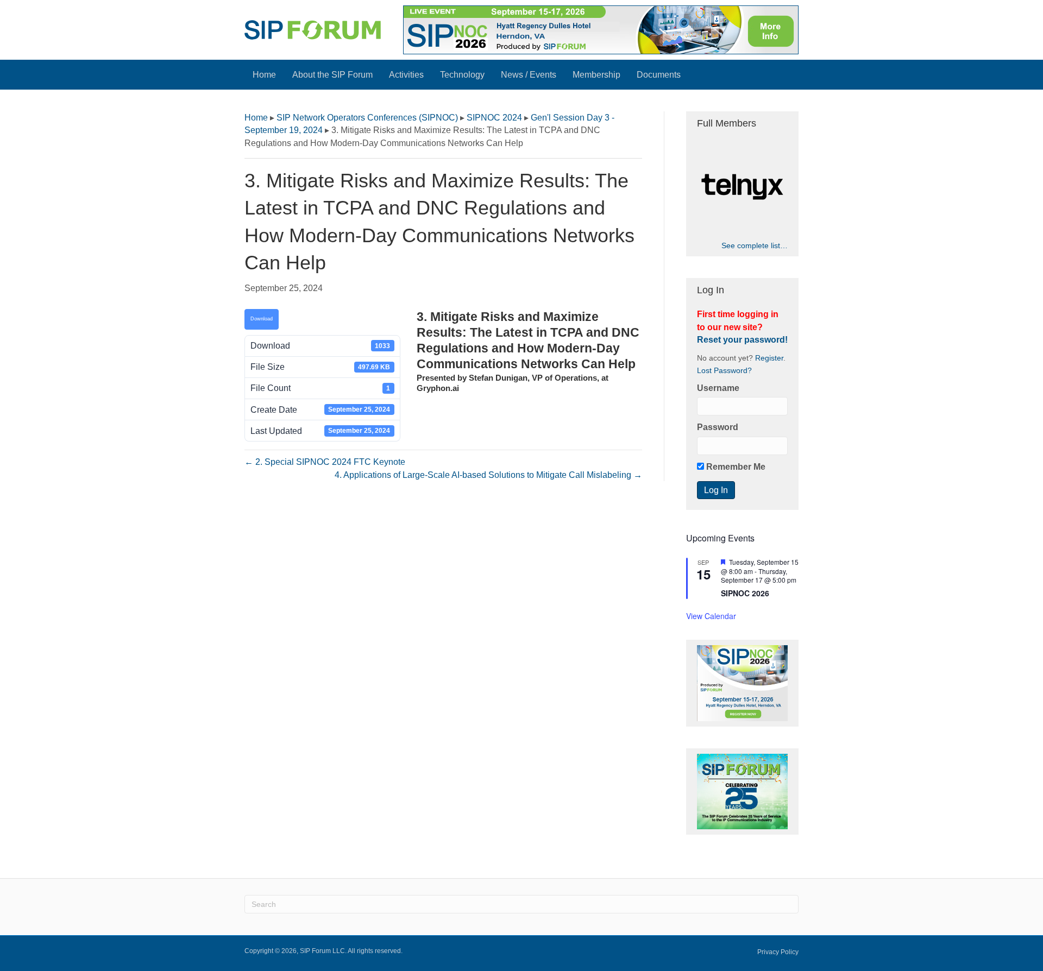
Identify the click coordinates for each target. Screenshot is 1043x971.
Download (261, 318)
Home (264, 74)
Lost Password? (724, 371)
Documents (659, 74)
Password (717, 427)
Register (769, 358)
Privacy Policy (778, 952)
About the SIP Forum (332, 74)
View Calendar (711, 615)
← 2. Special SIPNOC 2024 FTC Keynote (324, 461)
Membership (596, 74)
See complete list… (754, 245)
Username (718, 388)
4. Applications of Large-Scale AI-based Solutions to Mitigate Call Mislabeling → (488, 475)
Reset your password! (742, 339)
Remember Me (734, 466)
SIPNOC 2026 (745, 593)
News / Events (528, 74)
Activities (406, 74)
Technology (462, 74)
